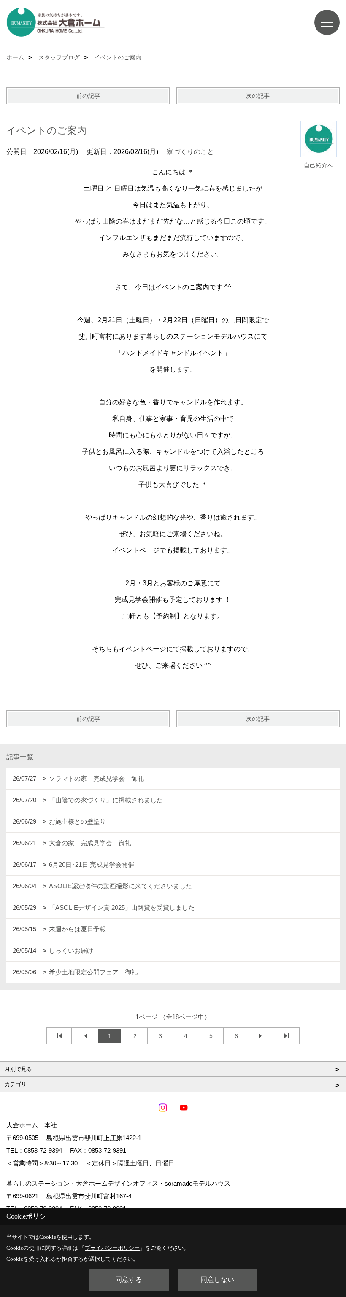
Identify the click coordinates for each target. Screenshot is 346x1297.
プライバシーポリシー (112, 1248)
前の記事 (88, 95)
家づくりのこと (190, 151)
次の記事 (258, 95)
